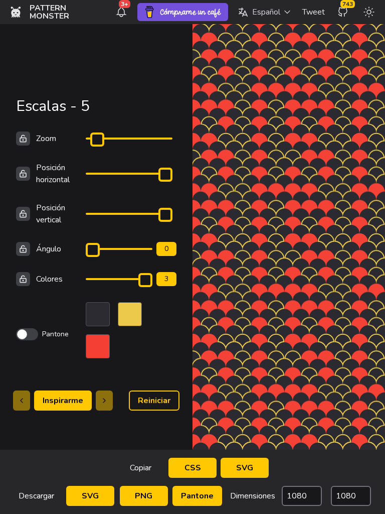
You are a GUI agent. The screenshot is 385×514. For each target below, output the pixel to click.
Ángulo (48, 248)
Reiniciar (154, 400)
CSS (192, 467)
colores (49, 279)
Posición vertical (50, 213)
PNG (143, 495)
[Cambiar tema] (369, 12)
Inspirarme (63, 400)
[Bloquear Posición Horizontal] (23, 174)
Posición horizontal (53, 173)
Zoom (46, 138)
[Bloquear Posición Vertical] (23, 214)
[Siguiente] (104, 401)
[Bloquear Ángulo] (23, 249)
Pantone (197, 495)
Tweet (313, 12)
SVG (244, 467)
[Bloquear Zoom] (23, 139)
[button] (264, 12)
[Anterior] (21, 401)
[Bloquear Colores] (23, 279)
